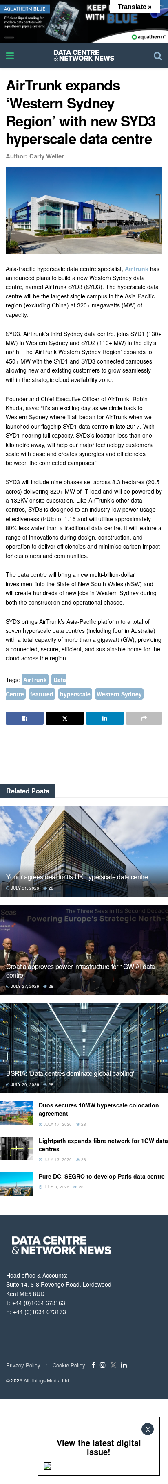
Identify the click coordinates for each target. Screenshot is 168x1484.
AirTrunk (136, 268)
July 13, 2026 (57, 1159)
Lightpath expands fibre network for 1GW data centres (103, 1144)
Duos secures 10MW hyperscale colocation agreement (99, 1109)
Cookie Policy (69, 1365)
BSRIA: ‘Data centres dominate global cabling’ (70, 1073)
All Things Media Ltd (46, 1380)
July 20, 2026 (24, 1084)
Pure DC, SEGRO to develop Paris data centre (102, 1176)
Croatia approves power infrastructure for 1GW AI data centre (80, 971)
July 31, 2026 (24, 888)
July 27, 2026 (24, 986)
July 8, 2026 (55, 1187)
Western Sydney (119, 694)
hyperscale (75, 694)
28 (50, 888)
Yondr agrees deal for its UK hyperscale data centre (77, 876)
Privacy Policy (23, 1365)
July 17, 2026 (57, 1124)
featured (41, 694)
